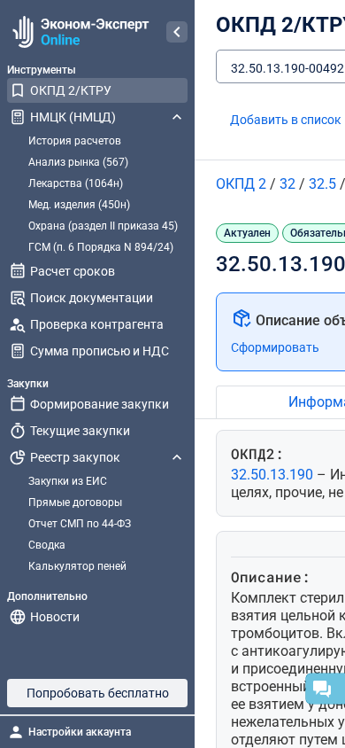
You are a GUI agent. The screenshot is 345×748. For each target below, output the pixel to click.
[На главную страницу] (78, 32)
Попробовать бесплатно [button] (98, 693)
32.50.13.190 (274, 474)
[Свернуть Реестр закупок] (177, 457)
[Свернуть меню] (177, 32)
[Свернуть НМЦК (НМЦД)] (177, 117)
